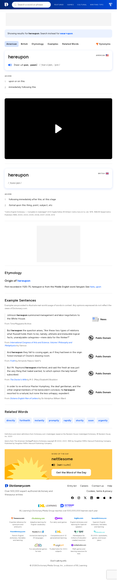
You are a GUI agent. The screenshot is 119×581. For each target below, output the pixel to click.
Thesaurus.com (110, 4)
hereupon (23, 280)
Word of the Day (60, 454)
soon (91, 420)
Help (109, 485)
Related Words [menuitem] (70, 44)
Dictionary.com (6, 5)
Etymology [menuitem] (38, 44)
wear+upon (66, 33)
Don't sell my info (58, 561)
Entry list (72, 485)
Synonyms (104, 44)
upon (98, 286)
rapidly (67, 420)
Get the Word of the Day (71, 472)
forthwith (25, 420)
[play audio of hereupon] (10, 65)
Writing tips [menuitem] (96, 5)
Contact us (98, 485)
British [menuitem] (24, 44)
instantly (39, 420)
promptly (54, 420)
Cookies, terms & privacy (99, 491)
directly (10, 420)
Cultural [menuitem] (82, 5)
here (92, 286)
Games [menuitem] (70, 5)
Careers (84, 485)
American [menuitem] (11, 44)
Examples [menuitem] (53, 44)
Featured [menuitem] (59, 5)
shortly (80, 420)
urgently (103, 420)
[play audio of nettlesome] (53, 465)
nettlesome (62, 458)
